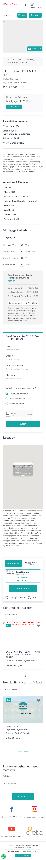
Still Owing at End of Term (19, 296)
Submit (23, 424)
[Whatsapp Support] (3, 856)
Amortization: (9, 264)
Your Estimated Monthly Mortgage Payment (21, 276)
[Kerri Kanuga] (10, 574)
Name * (10, 346)
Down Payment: (10, 258)
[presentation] (20, 676)
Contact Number (14, 365)
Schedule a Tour (31, 563)
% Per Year (30, 251)
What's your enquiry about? (21, 388)
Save (23, 15)
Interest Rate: (9, 251)
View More (11, 615)
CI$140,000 (32, 292)
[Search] (25, 6)
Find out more (33, 852)
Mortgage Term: (10, 245)
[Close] (31, 464)
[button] (26, 87)
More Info (14, 107)
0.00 (36, 296)
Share (36, 15)
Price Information (17, 398)
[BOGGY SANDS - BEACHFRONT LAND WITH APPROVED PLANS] (23, 635)
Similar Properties (17, 403)
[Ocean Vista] (23, 709)
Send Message (21, 577)
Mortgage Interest (16, 292)
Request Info (14, 563)
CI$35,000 (33, 288)
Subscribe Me (23, 796)
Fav (11, 598)
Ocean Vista (12, 726)
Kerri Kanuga (22, 572)
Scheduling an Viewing (20, 394)
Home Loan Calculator (17, 97)
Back (8, 15)
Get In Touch (23, 588)
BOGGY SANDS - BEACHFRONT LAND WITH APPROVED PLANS (23, 655)
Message (10, 375)
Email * (9, 356)
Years (27, 245)
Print (35, 598)
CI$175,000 (10, 87)
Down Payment (15, 288)
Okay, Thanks (23, 855)
